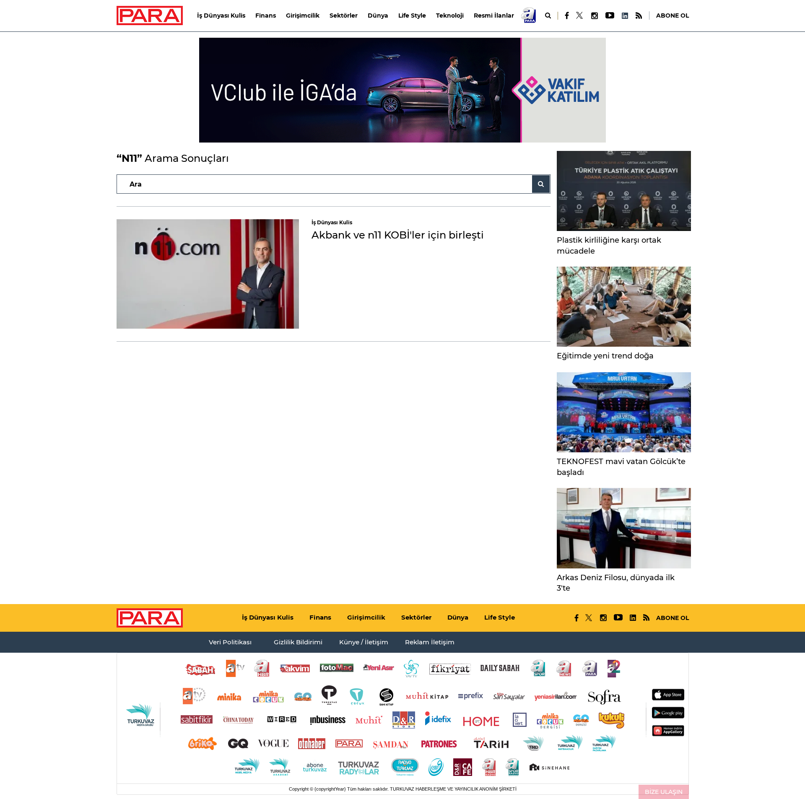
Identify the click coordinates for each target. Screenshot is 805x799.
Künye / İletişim (363, 642)
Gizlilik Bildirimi (298, 642)
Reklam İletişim (429, 642)
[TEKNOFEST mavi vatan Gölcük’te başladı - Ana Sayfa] (624, 412)
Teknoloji (450, 15)
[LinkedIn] (624, 16)
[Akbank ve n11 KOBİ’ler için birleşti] (208, 274)
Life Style (412, 15)
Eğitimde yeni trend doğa (605, 356)
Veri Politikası (230, 642)
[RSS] (638, 15)
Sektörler (344, 15)
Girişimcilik (302, 15)
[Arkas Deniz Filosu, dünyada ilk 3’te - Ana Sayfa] (624, 528)
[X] (580, 15)
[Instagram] (594, 15)
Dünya (378, 15)
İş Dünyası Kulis (221, 15)
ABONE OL (672, 15)
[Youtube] (609, 15)
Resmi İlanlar (494, 15)
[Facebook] (567, 15)
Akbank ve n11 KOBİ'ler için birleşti (398, 235)
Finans (265, 15)
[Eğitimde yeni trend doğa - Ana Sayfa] (624, 307)
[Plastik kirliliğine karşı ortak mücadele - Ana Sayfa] (624, 191)
